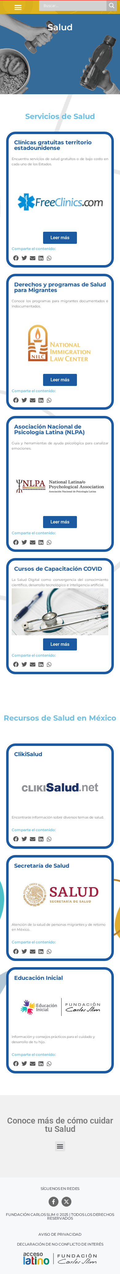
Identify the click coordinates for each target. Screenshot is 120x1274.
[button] (18, 7)
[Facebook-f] (53, 1202)
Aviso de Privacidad (59, 1234)
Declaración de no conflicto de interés (60, 1244)
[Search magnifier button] (111, 5)
